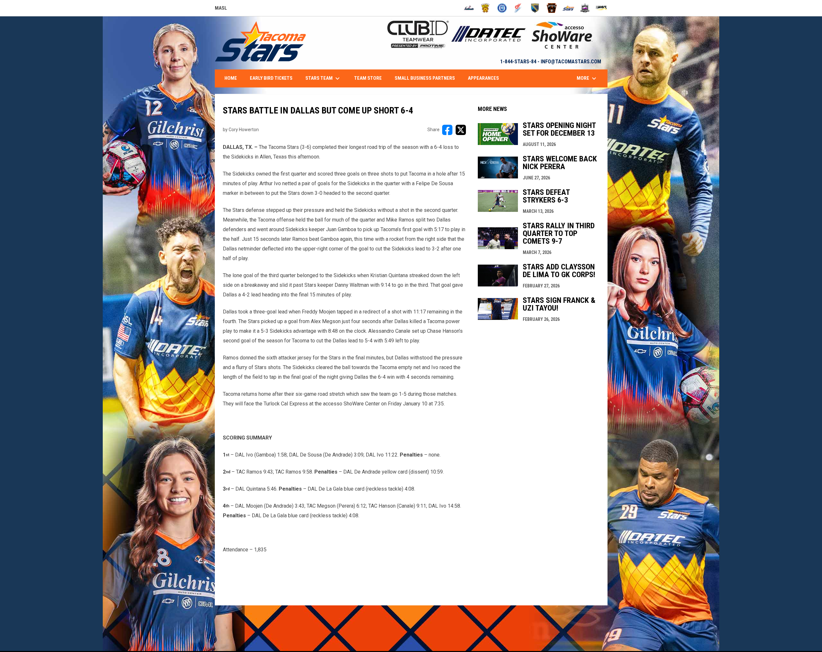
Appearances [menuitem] (483, 78)
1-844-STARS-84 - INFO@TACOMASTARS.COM (550, 62)
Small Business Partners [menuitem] (425, 78)
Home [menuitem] (230, 78)
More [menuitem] (587, 78)
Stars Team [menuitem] (323, 78)
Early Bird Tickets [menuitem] (271, 78)
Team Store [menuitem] (368, 78)
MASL (221, 9)
